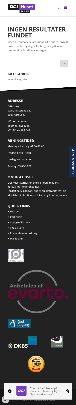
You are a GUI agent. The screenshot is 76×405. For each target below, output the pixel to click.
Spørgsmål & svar (20, 222)
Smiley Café (17, 227)
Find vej (14, 211)
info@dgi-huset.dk (19, 125)
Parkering (16, 217)
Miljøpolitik (16, 238)
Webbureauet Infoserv (43, 399)
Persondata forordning (23, 233)
